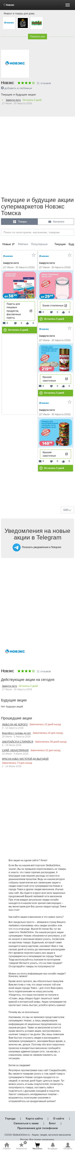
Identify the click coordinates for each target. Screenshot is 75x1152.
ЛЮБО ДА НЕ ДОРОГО (15, 724)
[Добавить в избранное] (33, 254)
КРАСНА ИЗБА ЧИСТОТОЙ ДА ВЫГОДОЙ (25, 759)
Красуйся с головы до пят (16, 733)
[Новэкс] (9, 23)
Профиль (67, 1148)
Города (10, 1118)
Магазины (37, 1148)
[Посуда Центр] (23, 23)
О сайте (58, 1118)
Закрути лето (13, 100)
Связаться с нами (26, 1123)
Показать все (37, 36)
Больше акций (38, 494)
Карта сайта (34, 1118)
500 (65, 509)
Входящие (53, 1148)
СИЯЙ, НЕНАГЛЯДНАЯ (15, 750)
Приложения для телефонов (37, 1128)
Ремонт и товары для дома (19, 13)
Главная (6, 1148)
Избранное (21, 1146)
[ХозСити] (37, 23)
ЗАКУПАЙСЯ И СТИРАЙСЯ (17, 741)
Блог (52, 1123)
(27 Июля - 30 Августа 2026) (19, 265)
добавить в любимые (18, 88)
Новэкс (10, 5)
